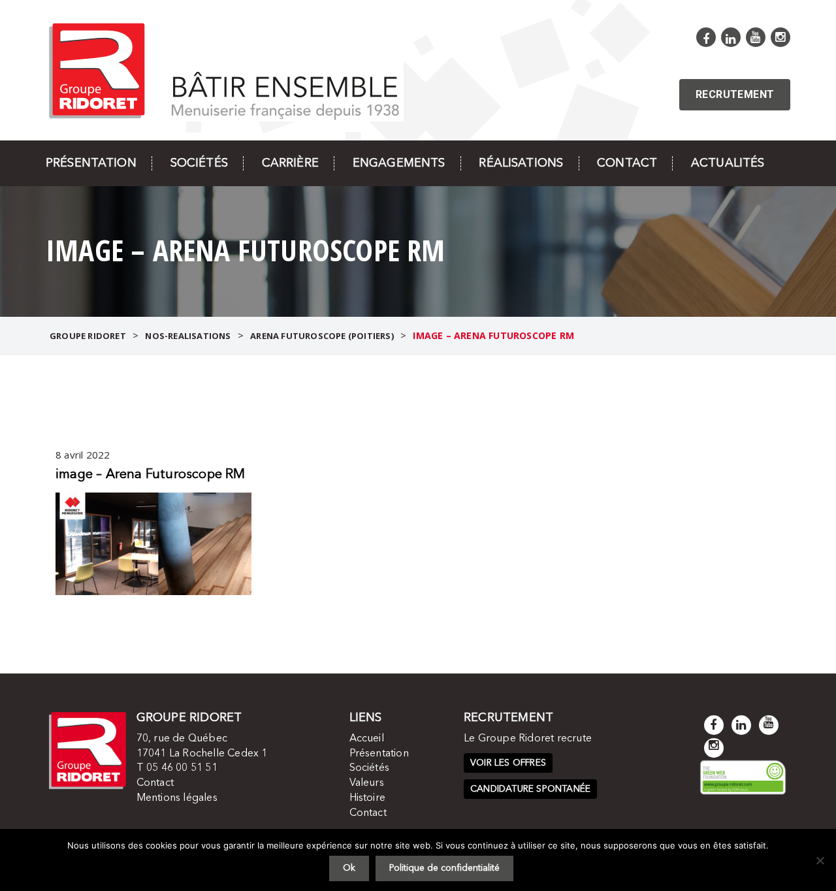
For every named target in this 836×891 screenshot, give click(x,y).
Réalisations (521, 163)
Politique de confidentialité (444, 868)
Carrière (290, 163)
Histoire (367, 798)
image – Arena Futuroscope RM (151, 474)
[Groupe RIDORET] (225, 69)
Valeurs (366, 783)
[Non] (819, 860)
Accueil (366, 739)
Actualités (727, 163)
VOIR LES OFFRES (508, 763)
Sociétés (199, 163)
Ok (349, 868)
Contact (627, 163)
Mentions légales (177, 798)
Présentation (91, 163)
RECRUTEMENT (735, 94)
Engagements (399, 163)
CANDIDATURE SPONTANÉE (530, 789)
